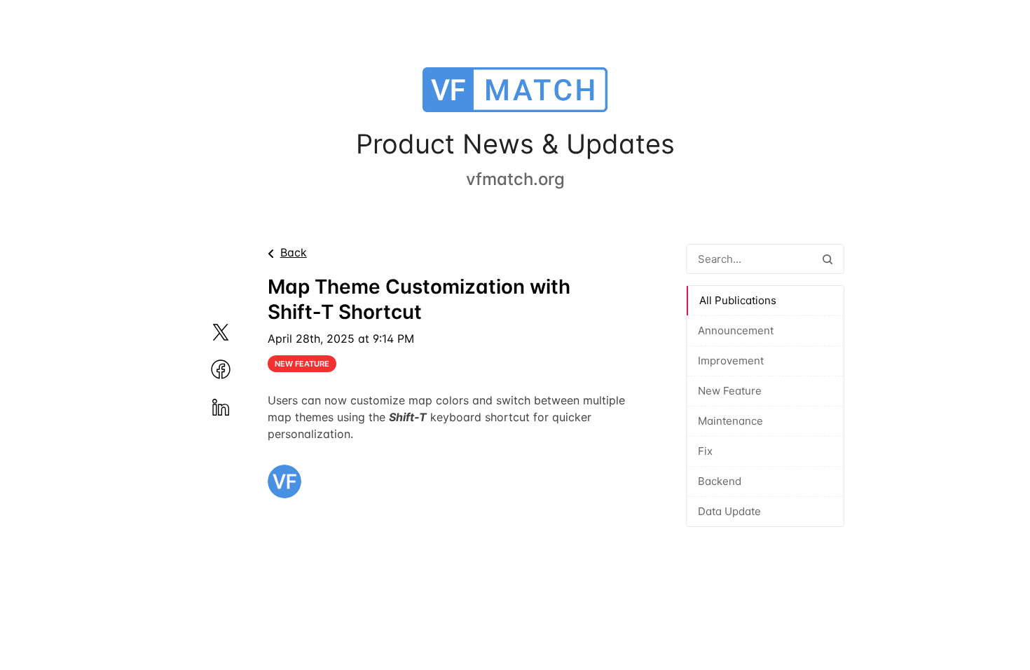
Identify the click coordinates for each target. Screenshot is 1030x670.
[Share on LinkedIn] (237, 407)
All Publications (737, 300)
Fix (705, 451)
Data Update (729, 511)
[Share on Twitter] (237, 332)
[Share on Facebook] (237, 369)
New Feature (730, 390)
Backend (719, 481)
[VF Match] (515, 92)
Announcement (736, 330)
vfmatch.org (515, 179)
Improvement (731, 360)
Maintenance (730, 421)
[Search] (827, 259)
